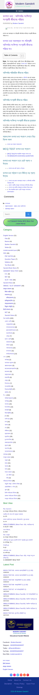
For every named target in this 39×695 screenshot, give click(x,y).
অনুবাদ (6, 460)
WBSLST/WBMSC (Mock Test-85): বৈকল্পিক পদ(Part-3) (20, 599)
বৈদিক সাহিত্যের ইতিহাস (10, 492)
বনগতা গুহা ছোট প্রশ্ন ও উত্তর (17, 168)
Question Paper (10, 259)
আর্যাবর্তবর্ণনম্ (9, 342)
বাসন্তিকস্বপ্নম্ (10, 354)
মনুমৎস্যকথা (7, 433)
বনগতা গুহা (24, 63)
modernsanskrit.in (16, 654)
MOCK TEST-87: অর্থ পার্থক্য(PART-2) (14, 589)
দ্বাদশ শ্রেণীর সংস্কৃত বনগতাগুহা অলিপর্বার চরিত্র (21, 185)
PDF (4, 253)
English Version (8, 235)
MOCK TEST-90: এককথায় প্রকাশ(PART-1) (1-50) (18, 570)
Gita (6, 238)
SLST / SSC (9, 280)
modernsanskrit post (10, 250)
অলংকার (7, 404)
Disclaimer (8, 684)
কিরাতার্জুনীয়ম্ (8, 413)
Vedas (7, 247)
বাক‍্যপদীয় (7, 377)
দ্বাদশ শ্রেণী (8, 339)
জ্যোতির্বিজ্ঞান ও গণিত (10, 487)
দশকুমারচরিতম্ (9, 324)
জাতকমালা (7, 371)
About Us (17, 680)
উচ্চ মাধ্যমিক (6, 318)
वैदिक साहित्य (8, 291)
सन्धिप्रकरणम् (9, 297)
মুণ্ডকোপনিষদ (8, 439)
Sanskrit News (8, 283)
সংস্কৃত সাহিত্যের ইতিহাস (11, 498)
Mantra (7, 241)
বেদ (5, 427)
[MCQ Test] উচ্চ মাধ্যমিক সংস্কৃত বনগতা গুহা (19, 154)
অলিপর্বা (25, 77)
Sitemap (19, 687)
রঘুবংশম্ (6, 445)
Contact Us (27, 680)
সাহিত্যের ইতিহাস (7, 481)
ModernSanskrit (16, 642)
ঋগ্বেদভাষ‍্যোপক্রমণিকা (10, 368)
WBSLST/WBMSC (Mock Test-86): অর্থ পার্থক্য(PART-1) (20, 594)
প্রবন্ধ (6, 424)
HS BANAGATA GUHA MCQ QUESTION (20, 156)
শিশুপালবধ (7, 383)
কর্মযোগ (8, 345)
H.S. (6, 274)
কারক (6, 463)
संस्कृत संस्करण (7, 289)
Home (10, 680)
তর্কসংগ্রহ (7, 419)
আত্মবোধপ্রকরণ (8, 365)
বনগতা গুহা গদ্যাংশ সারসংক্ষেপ (14, 144)
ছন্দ (5, 416)
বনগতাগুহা (7, 203)
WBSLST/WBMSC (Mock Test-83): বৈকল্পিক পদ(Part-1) (20, 608)
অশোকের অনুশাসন (9, 362)
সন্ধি (7, 478)
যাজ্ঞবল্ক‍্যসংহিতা (9, 442)
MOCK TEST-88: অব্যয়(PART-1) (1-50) (15, 584)
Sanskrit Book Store (9, 268)
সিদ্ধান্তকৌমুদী (8, 389)
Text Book (8, 265)
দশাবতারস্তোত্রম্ (10, 327)
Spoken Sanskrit (10, 244)
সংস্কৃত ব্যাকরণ (7, 457)
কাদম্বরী (7, 410)
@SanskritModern (14, 648)
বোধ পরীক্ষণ (9, 475)
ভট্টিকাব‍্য (7, 430)
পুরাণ (6, 489)
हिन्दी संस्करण (7, 309)
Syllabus (7, 262)
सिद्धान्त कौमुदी (8, 306)
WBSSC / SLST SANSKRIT (12, 286)
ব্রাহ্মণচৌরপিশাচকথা (11, 330)
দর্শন (6, 421)
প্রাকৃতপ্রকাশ (8, 374)
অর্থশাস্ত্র (7, 359)
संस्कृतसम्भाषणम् (9, 303)
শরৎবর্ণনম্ (7, 448)
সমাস (6, 469)
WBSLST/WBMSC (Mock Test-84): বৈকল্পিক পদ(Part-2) (20, 603)
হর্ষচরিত (6, 392)
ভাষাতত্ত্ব (5, 454)
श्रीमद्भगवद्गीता (9, 300)
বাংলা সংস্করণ (6, 660)
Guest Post (30, 684)
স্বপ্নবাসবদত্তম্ (9, 451)
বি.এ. (4, 395)
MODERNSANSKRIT (17, 645)
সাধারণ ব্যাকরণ (8, 472)
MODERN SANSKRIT (19, 632)
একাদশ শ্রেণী (8, 321)
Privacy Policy (19, 684)
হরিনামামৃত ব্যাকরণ (9, 209)
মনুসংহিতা (7, 436)
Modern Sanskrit (25, 3)
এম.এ (4, 356)
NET (6, 277)
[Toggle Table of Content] (21, 56)
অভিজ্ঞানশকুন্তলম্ (9, 398)
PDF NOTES (9, 256)
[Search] (28, 214)
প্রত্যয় (6, 466)
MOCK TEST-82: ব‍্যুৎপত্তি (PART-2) (14, 613)
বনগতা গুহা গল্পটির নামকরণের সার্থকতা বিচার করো (20, 187)
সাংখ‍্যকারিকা (8, 386)
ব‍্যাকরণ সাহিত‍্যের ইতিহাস (11, 495)
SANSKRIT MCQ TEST (11, 271)
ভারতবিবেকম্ (9, 333)
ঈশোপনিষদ (7, 407)
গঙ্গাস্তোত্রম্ (9, 348)
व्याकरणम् (7, 294)
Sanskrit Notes (9, 315)
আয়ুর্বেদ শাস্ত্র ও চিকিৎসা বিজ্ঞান (12, 484)
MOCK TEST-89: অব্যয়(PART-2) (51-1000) (16, 580)
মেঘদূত (7, 336)
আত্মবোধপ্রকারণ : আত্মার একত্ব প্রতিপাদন (15, 206)
